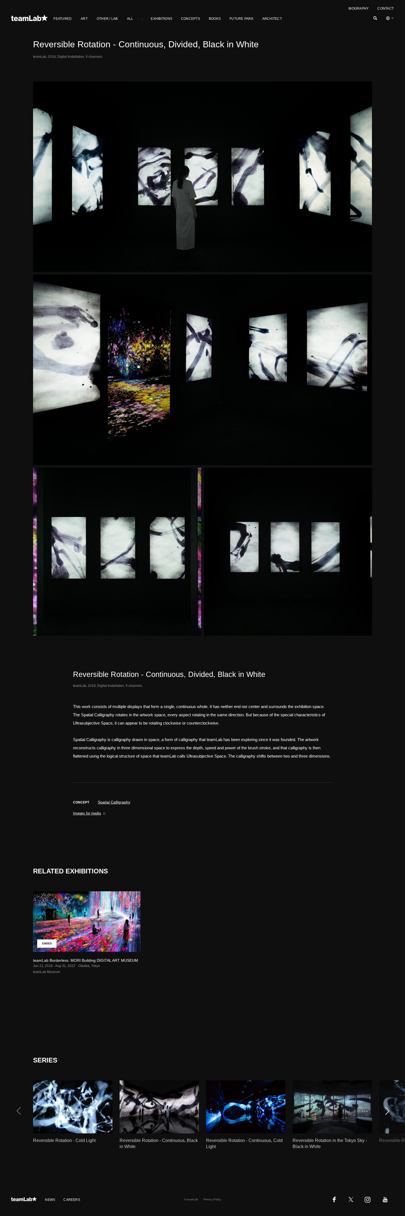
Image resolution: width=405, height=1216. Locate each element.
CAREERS (71, 1200)
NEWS (50, 1200)
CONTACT (385, 8)
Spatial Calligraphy (114, 802)
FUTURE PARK (241, 19)
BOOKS (215, 19)
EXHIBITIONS (161, 19)
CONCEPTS (190, 19)
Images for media (87, 813)
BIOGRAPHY (359, 8)
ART (84, 19)
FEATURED (62, 19)
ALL (130, 19)
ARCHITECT (272, 19)
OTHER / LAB (107, 19)
